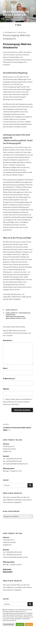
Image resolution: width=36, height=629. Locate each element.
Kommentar (8, 340)
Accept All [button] (20, 624)
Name (5, 368)
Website (6, 389)
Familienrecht (12, 310)
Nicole (23, 32)
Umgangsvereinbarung (15, 316)
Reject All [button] (29, 624)
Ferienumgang (24, 313)
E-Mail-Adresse (9, 378)
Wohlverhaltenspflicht (16, 318)
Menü (19, 25)
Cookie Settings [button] (9, 624)
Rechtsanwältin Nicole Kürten (16, 13)
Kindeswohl (11, 314)
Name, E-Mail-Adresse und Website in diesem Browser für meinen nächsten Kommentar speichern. (17, 401)
